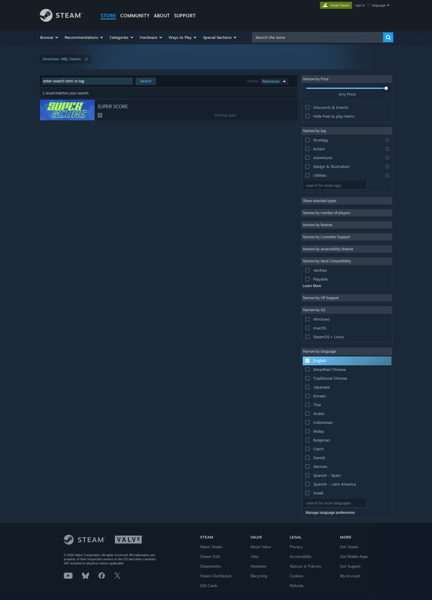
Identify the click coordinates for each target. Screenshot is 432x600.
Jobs (254, 556)
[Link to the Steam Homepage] (61, 20)
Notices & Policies (305, 566)
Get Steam (349, 547)
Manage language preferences (330, 513)
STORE (108, 16)
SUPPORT (185, 16)
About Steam (211, 547)
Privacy (296, 547)
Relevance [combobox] (270, 81)
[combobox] (317, 37)
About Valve (260, 547)
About (162, 16)
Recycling (258, 576)
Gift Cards (208, 586)
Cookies (297, 576)
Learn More (312, 286)
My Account (350, 576)
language (379, 5)
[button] (49, 37)
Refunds (297, 586)
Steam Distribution (216, 576)
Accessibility (301, 556)
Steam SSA (210, 556)
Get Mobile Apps (354, 556)
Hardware (258, 566)
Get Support (350, 566)
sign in (360, 5)
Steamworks (210, 566)
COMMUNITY (135, 16)
